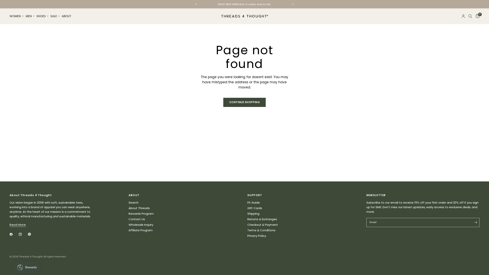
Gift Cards (254, 208)
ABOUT (66, 16)
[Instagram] (23, 234)
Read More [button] (18, 224)
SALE (53, 16)
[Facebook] (14, 234)
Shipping (253, 214)
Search (133, 203)
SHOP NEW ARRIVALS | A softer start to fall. (244, 4)
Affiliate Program (141, 230)
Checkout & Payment (262, 225)
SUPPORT (254, 195)
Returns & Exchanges (262, 219)
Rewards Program (141, 214)
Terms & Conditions (261, 230)
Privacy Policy (256, 236)
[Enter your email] (475, 222)
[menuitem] (17, 16)
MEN (29, 16)
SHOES (41, 16)
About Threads (139, 208)
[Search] (470, 16)
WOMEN (15, 16)
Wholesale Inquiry (141, 225)
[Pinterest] (32, 234)
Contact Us (137, 219)
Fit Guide (253, 203)
